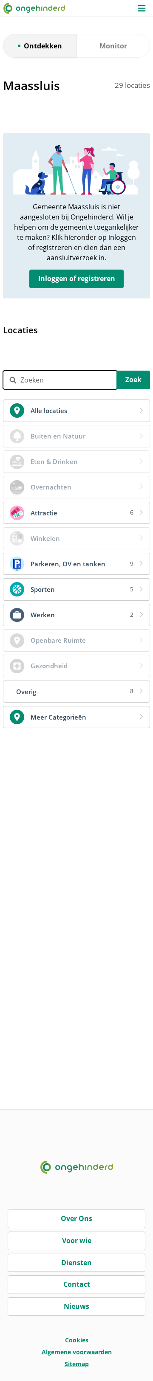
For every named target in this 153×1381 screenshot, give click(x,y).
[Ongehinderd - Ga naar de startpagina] (37, 8)
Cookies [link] (76, 1340)
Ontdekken (43, 46)
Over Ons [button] (76, 1218)
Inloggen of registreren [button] (76, 278)
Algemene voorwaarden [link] (77, 1352)
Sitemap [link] (77, 1364)
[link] (76, 410)
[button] (142, 8)
